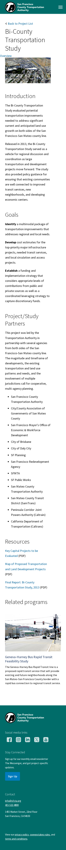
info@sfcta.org (13, 800)
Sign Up (12, 776)
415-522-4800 (12, 805)
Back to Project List (20, 23)
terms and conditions (16, 838)
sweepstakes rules (40, 834)
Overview (6, 56)
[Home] (24, 12)
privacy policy (22, 834)
